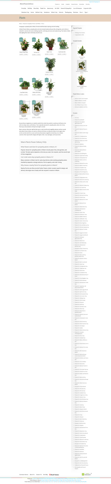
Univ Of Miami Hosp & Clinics (81, 104)
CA (48, 481)
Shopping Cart (97, 1)
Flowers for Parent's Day (80, 197)
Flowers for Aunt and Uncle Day (81, 195)
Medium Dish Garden (36, 92)
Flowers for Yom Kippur (80, 325)
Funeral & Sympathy (66, 8)
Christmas (75, 12)
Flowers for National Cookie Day (81, 439)
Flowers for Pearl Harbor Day (81, 441)
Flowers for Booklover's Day (81, 214)
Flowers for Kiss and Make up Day (82, 225)
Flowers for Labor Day (79, 264)
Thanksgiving (68, 12)
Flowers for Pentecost (79, 421)
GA (59, 481)
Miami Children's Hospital (80, 102)
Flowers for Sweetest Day (80, 337)
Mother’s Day (38, 12)
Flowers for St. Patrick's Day (80, 250)
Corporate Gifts (87, 8)
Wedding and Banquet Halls (70, 478)
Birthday (30, 8)
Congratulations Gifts (79, 34)
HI (61, 481)
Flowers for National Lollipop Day (82, 185)
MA (81, 481)
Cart (22, 54)
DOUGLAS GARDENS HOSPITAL (81, 107)
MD (79, 481)
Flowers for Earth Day (79, 304)
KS (70, 481)
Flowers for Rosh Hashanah (80, 280)
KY (72, 481)
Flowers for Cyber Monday (80, 437)
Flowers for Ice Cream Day (80, 187)
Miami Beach (72, 480)
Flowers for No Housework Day (81, 294)
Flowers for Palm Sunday (80, 300)
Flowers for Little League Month (81, 289)
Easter (32, 12)
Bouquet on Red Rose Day (80, 423)
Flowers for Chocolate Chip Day (81, 369)
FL (57, 481)
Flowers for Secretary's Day (80, 306)
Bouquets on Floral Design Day (81, 171)
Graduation (47, 12)
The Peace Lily (36, 52)
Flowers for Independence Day (81, 177)
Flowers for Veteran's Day (80, 397)
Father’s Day (54, 12)
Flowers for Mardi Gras (79, 240)
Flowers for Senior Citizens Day (81, 220)
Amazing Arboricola (49, 72)
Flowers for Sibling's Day (80, 298)
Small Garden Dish (62, 52)
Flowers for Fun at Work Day (81, 138)
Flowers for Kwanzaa (79, 451)
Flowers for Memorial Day (80, 377)
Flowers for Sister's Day (80, 212)
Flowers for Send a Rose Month (81, 433)
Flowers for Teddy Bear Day (80, 268)
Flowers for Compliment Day (81, 136)
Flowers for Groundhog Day (81, 153)
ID (63, 481)
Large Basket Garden (23, 92)
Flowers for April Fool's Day (80, 291)
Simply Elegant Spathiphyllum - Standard (49, 93)
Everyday (23, 8)
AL (40, 481)
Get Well (57, 8)
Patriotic (61, 12)
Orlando (46, 480)
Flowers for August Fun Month (81, 232)
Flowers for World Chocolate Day (82, 179)
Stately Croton (49, 52)
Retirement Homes (43, 478)
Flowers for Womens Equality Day (82, 227)
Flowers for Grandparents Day (81, 266)
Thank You (43, 8)
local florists (34, 478)
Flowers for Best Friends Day (81, 419)
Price (81, 12)
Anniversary (50, 8)
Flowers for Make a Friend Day (81, 165)
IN (66, 481)
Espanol (91, 1)
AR (46, 481)
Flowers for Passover (79, 302)
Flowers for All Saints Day (80, 388)
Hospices (56, 478)
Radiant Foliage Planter (24, 52)
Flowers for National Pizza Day (81, 163)
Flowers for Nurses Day (79, 363)
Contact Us (39, 474)
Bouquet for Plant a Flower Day (81, 248)
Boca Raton (78, 480)
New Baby (36, 8)
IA (68, 481)
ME (76, 481)
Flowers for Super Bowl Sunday (81, 155)
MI (83, 481)
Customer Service (23, 474)
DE (55, 481)
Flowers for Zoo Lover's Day (81, 296)
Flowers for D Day (78, 414)
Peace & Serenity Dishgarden (36, 114)
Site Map (45, 474)
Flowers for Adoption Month (81, 409)
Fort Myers (61, 480)
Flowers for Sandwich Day (80, 392)
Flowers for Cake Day (79, 405)
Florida (42, 480)
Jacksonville (55, 480)
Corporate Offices (80, 478)
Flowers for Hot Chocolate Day (81, 463)
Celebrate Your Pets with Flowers (81, 465)
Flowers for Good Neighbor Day (81, 278)
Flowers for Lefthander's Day (81, 218)
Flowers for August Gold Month (81, 235)
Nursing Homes (50, 478)
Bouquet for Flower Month (80, 386)
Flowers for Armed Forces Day (81, 371)
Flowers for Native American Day (81, 330)
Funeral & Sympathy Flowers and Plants (31, 23)
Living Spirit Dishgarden (23, 116)
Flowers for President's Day (80, 167)
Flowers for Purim (78, 252)
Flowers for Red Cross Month (81, 262)
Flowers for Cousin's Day (80, 193)
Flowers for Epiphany (79, 144)
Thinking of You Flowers (80, 32)
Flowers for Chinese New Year (81, 157)
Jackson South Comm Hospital (81, 98)
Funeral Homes (74, 4)
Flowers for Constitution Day (81, 272)
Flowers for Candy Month (80, 435)
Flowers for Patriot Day (79, 270)
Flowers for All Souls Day (80, 390)
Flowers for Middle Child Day (81, 216)
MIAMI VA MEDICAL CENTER (80, 100)
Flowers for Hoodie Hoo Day (81, 169)
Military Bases (61, 478)
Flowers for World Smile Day (81, 321)
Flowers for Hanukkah (79, 449)
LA (74, 481)
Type (86, 12)
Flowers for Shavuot (79, 417)
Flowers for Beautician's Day (81, 431)
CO (51, 481)
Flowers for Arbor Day (79, 308)
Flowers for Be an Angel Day (80, 223)
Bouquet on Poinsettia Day (80, 443)
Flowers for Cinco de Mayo (80, 361)
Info (26, 54)
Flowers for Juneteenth (79, 119)
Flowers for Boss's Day (79, 335)
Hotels (62, 4)
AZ (44, 481)
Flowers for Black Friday (80, 407)
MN (85, 481)
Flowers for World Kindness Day (81, 399)
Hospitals (68, 4)
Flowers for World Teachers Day (81, 323)
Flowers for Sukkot (79, 328)
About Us (32, 474)
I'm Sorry (77, 117)
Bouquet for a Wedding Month (81, 460)
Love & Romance (77, 8)
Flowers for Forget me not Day (81, 395)
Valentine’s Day (25, 12)
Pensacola (66, 480)
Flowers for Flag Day (79, 425)
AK (42, 481)
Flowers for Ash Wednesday (80, 242)
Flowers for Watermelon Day (81, 206)
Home (20, 23)
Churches (88, 4)
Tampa (50, 480)
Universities (81, 4)
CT (53, 481)
